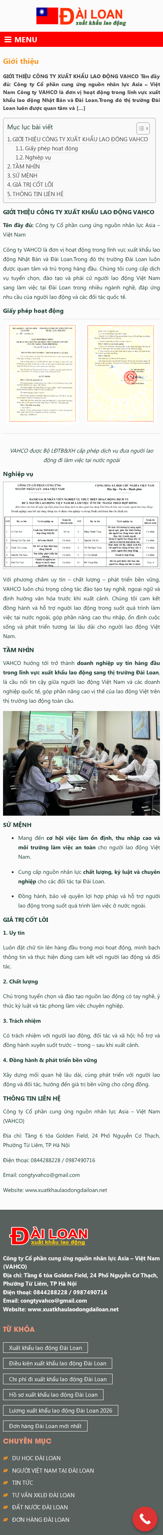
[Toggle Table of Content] (139, 128)
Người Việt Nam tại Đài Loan (53, 1470)
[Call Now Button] (145, 1519)
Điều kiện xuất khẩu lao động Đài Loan (57, 1363)
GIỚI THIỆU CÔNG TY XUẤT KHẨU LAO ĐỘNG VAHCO (80, 139)
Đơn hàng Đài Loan (40, 1519)
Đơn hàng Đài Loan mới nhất (45, 1426)
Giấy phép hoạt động (51, 148)
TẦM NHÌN (26, 166)
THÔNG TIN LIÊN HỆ (38, 194)
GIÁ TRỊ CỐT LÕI (33, 184)
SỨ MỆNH (25, 175)
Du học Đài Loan (36, 1458)
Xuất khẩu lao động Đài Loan (45, 1347)
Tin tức (22, 1482)
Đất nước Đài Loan (40, 1507)
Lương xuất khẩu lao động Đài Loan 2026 (60, 1410)
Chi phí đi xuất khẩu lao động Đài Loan (58, 1379)
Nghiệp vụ (38, 157)
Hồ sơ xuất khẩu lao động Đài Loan (53, 1394)
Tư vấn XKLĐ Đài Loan (43, 1495)
